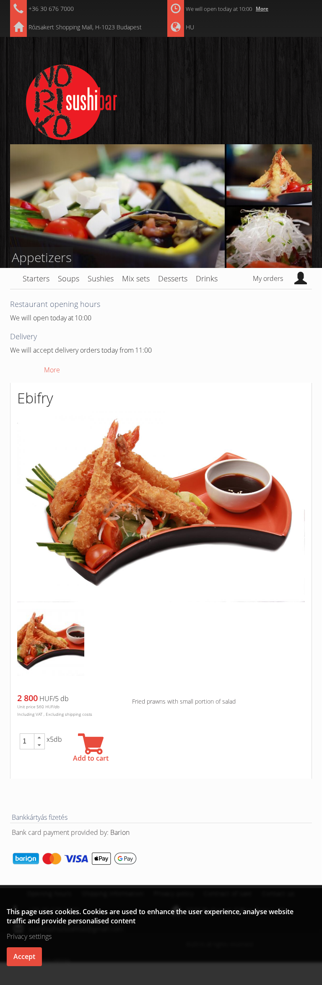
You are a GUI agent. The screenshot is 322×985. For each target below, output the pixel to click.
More (262, 8)
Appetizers (42, 257)
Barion (120, 832)
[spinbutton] (27, 741)
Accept (24, 956)
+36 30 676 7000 (51, 9)
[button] (39, 737)
